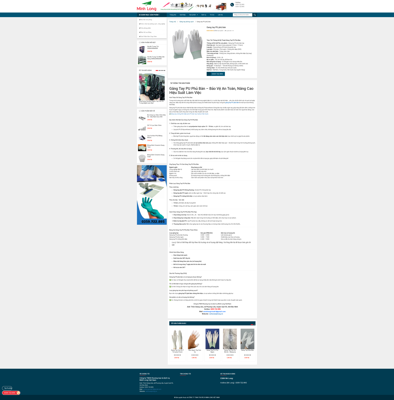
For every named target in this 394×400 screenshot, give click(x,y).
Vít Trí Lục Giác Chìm (154, 125)
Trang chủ (172, 22)
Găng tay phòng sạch (186, 22)
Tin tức (212, 15)
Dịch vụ (204, 15)
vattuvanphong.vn (216, 314)
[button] (157, 70)
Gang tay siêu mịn (247, 350)
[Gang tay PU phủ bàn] (187, 43)
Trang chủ (173, 15)
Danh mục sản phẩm (149, 15)
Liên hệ (220, 15)
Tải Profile (8, 388)
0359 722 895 (217, 74)
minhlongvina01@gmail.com (214, 311)
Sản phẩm (192, 15)
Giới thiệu (183, 15)
